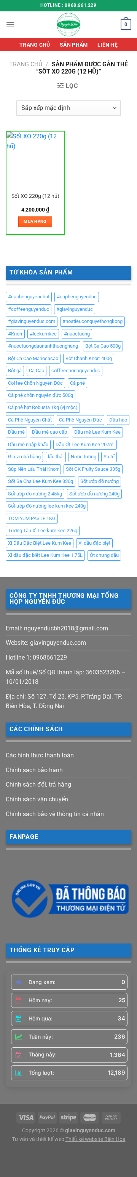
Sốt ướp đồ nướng (99, 481)
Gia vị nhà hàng (24, 456)
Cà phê (77, 383)
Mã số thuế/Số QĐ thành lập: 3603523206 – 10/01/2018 (66, 677)
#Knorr (15, 334)
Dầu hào (118, 420)
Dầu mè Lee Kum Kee (97, 432)
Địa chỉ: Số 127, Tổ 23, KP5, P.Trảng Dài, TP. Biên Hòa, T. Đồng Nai (64, 701)
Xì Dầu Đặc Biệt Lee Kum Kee (39, 543)
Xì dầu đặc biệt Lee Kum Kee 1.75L (45, 555)
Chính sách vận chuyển (37, 799)
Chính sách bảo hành (34, 770)
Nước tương (83, 456)
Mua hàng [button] (35, 221)
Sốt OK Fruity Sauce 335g (93, 469)
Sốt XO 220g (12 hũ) (35, 196)
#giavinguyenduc (74, 309)
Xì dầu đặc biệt (94, 543)
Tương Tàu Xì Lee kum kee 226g (42, 530)
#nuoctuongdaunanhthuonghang (43, 346)
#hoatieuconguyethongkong (92, 321)
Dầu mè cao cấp (49, 432)
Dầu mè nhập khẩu (28, 444)
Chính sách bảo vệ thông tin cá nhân (55, 814)
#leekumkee (43, 334)
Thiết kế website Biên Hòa (95, 1139)
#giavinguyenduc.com (31, 321)
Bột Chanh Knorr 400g (88, 358)
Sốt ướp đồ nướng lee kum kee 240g (47, 506)
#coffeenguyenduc (28, 309)
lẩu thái (56, 456)
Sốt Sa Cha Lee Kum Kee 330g (40, 481)
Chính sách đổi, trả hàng (38, 784)
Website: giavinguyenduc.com (46, 642)
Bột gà (15, 370)
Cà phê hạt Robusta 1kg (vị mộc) (43, 407)
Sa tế (109, 456)
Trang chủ (34, 45)
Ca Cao (36, 370)
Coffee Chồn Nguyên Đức (35, 383)
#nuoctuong (77, 334)
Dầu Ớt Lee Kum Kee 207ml (85, 444)
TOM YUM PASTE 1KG (32, 518)
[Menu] (10, 24)
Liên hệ (107, 45)
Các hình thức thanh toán (40, 755)
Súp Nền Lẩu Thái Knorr (33, 469)
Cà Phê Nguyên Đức (80, 420)
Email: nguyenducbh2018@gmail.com (57, 628)
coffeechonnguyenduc (75, 370)
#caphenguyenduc (77, 296)
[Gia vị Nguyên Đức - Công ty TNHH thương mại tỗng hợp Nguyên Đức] (68, 24)
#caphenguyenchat (28, 296)
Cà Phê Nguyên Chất (30, 420)
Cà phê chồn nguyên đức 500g (40, 395)
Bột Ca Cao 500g (103, 346)
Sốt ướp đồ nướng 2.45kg (35, 494)
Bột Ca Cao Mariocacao (33, 358)
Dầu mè (16, 432)
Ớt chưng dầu (104, 555)
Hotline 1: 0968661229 (36, 657)
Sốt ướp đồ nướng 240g (94, 494)
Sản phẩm (74, 45)
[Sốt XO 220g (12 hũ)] (35, 160)
